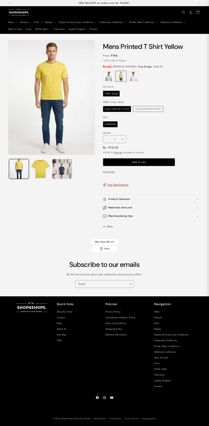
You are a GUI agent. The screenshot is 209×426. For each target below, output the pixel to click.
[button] (12, 22)
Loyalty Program (162, 380)
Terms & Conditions (115, 323)
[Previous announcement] (9, 3)
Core (156, 363)
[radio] (108, 76)
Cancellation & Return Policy (120, 317)
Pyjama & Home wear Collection (171, 334)
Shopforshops (67, 418)
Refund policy (100, 418)
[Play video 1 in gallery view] (62, 169)
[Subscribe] (130, 284)
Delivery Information (116, 334)
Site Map (61, 334)
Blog (59, 323)
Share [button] (110, 226)
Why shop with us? (104, 241)
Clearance (159, 374)
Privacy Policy (112, 311)
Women (158, 317)
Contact (61, 317)
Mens (157, 311)
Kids (156, 323)
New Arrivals (161, 357)
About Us (61, 329)
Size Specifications (118, 185)
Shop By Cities (64, 311)
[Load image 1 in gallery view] (19, 169)
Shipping (117, 152)
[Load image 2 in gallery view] (40, 169)
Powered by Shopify (82, 418)
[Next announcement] (199, 3)
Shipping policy (149, 418)
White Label (160, 369)
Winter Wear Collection (166, 346)
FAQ (59, 340)
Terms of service (132, 418)
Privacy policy (115, 418)
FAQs (106, 249)
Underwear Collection (165, 340)
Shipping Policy (113, 329)
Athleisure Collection (165, 352)
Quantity (107, 132)
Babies (157, 329)
